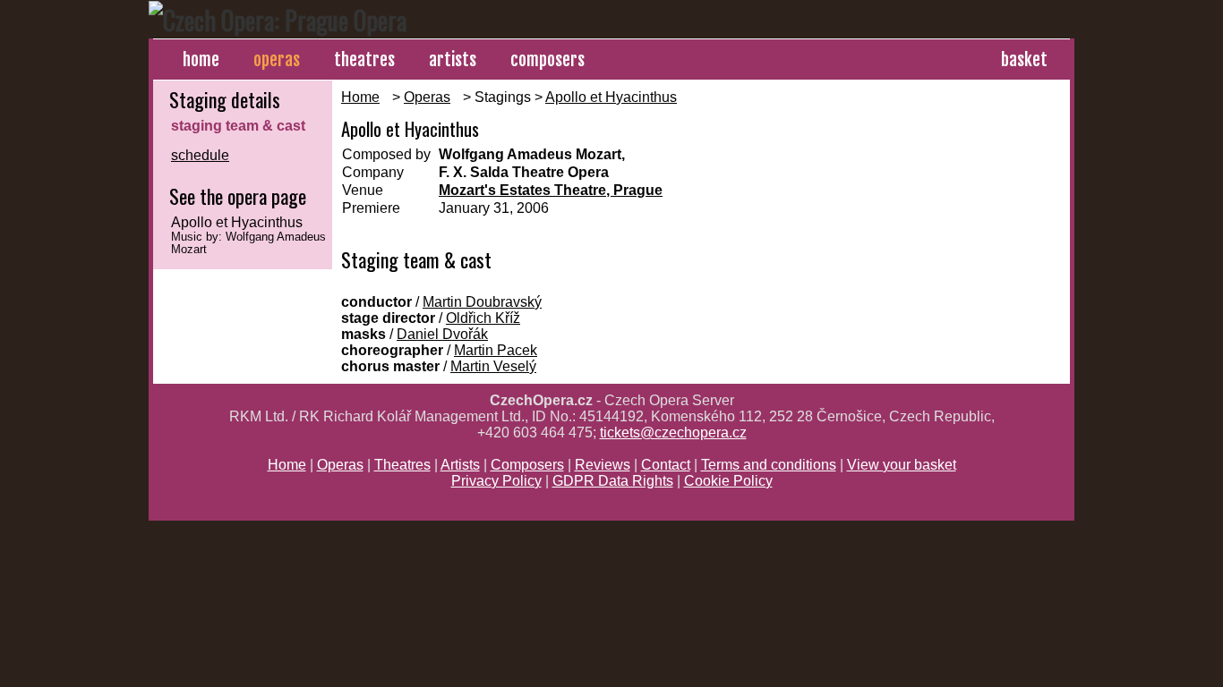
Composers (527, 464)
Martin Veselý (493, 366)
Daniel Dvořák (442, 334)
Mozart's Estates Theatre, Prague (551, 190)
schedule (200, 155)
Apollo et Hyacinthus (611, 97)
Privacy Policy (496, 480)
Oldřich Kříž (483, 318)
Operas (427, 97)
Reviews (602, 464)
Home (360, 97)
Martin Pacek (495, 350)
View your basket (901, 464)
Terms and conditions (768, 464)
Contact (665, 464)
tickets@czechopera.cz (673, 432)
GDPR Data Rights (612, 480)
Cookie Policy (728, 480)
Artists (460, 464)
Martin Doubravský (482, 302)
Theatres (402, 464)
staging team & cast (238, 125)
